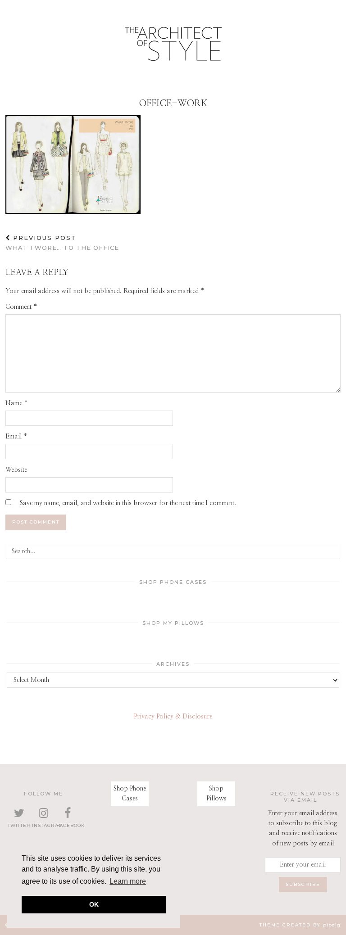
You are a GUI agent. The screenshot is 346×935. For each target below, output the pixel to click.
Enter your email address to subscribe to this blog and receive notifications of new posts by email (302, 828)
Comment (21, 307)
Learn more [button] (127, 881)
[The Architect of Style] (173, 46)
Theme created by (300, 925)
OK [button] (94, 904)
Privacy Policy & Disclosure (173, 717)
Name (16, 403)
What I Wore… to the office (62, 243)
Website (16, 470)
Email (16, 437)
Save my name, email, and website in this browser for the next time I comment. (128, 503)
